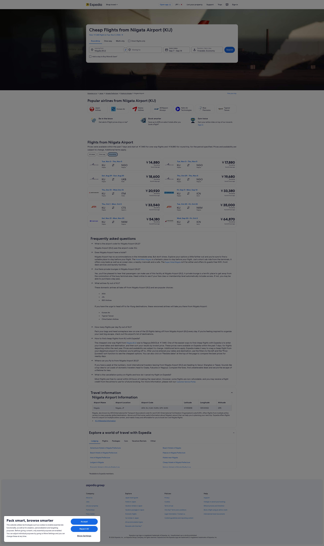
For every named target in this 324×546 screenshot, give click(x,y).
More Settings (84, 536)
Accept (84, 521)
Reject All (84, 529)
